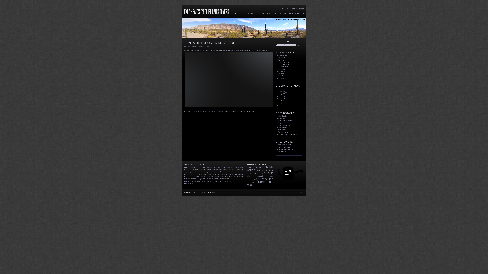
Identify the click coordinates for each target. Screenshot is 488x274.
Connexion (283, 8)
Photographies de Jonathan (287, 134)
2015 (280, 96)
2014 (280, 99)
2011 (280, 105)
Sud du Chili (284, 67)
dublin (268, 173)
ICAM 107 (281, 118)
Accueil (239, 13)
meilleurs (271, 176)
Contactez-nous (297, 8)
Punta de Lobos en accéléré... (211, 43)
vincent (260, 176)
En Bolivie (281, 58)
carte (265, 179)
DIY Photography (284, 147)
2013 (280, 101)
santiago (253, 179)
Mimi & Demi (282, 127)
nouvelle (249, 173)
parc (248, 182)
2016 (280, 94)
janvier (282, 92)
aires (254, 173)
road (250, 167)
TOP (301, 192)
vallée (251, 170)
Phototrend (282, 152)
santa (260, 173)
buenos (259, 170)
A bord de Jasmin (284, 116)
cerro (259, 167)
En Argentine (282, 55)
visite (249, 184)
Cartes (299, 13)
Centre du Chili (285, 64)
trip (271, 179)
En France (281, 74)
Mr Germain (282, 130)
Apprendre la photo (285, 145)
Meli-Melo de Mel (284, 125)
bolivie (269, 167)
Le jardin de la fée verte (286, 123)
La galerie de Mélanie (285, 121)
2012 (280, 103)
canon (271, 171)
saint (248, 176)
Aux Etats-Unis (283, 76)
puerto (261, 182)
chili (270, 182)
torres (252, 182)
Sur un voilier (282, 78)
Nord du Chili (284, 62)
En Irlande (281, 71)
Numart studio (283, 132)
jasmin (266, 171)
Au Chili (281, 60)
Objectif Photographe (285, 149)
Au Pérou (281, 69)
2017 (280, 89)
